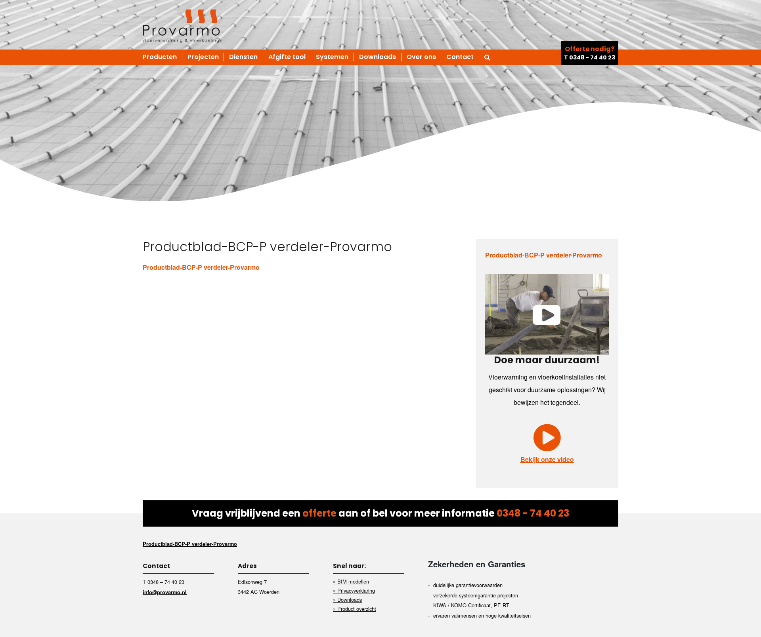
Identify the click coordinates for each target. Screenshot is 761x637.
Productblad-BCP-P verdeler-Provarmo (201, 266)
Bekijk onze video (547, 459)
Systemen (332, 57)
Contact (460, 57)
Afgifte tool (287, 57)
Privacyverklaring (356, 590)
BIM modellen (353, 581)
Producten (160, 57)
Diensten (243, 57)
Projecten (203, 57)
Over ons (421, 57)
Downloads (377, 57)
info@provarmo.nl (165, 591)
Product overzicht (356, 608)
